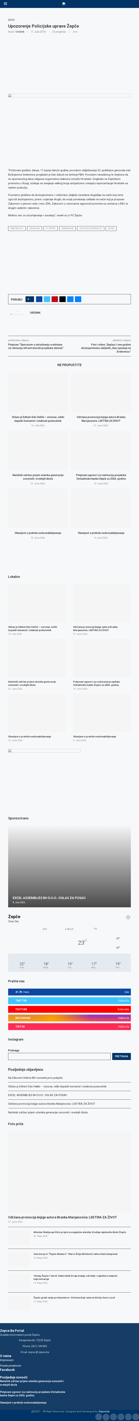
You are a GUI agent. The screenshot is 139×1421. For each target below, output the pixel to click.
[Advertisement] (69, 63)
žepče (111, 228)
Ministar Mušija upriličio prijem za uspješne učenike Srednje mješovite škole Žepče (79, 1232)
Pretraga (13, 1050)
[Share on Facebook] (39, 299)
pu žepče (50, 228)
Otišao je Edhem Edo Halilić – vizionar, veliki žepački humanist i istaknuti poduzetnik (57, 1086)
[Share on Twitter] (47, 299)
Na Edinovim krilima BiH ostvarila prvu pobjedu (35, 1077)
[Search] (133, 4)
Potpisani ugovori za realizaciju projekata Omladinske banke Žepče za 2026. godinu (96, 683)
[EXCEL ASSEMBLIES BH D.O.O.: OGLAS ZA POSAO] (69, 866)
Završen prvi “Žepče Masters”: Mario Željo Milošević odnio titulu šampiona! (75, 1254)
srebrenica (67, 228)
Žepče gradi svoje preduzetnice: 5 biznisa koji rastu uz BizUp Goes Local (74, 1297)
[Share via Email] (78, 299)
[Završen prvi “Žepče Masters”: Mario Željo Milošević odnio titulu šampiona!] (19, 1259)
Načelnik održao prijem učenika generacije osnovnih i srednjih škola (48, 1112)
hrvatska (35, 228)
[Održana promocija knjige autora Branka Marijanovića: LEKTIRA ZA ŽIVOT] (101, 392)
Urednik (20, 31)
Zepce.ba (103, 1411)
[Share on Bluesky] (70, 299)
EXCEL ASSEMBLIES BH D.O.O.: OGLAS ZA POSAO (37, 1095)
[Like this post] (31, 299)
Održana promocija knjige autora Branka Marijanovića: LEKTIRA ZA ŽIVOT (51, 1103)
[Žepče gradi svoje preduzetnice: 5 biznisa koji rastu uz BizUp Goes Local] (19, 1303)
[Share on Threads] (62, 299)
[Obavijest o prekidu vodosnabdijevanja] (38, 508)
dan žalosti (16, 228)
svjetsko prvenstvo (90, 228)
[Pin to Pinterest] (55, 299)
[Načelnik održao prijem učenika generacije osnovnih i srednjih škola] (38, 450)
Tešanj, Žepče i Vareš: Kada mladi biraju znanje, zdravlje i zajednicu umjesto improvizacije (75, 1277)
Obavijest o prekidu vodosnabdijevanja (38, 533)
